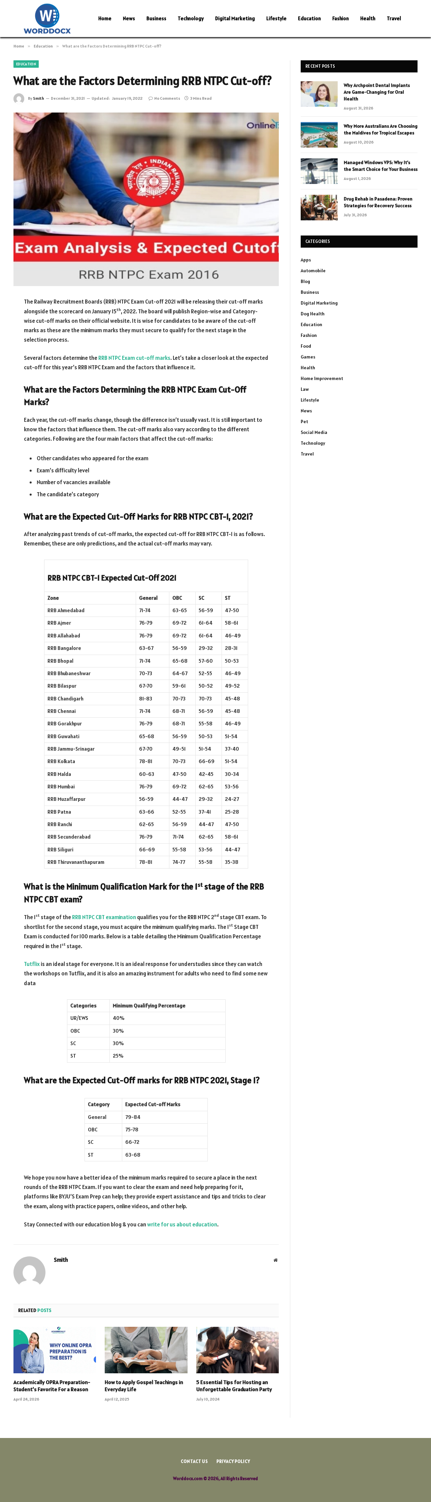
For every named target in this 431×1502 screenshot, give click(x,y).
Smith (38, 98)
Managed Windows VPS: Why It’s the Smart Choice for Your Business (381, 165)
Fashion (340, 18)
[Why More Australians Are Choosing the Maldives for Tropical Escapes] (319, 135)
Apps (306, 260)
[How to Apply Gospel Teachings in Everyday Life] (146, 1350)
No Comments (167, 98)
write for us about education (182, 1224)
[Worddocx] (47, 18)
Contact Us (194, 1461)
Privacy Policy (233, 1461)
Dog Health (313, 314)
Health (367, 18)
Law (305, 389)
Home (104, 18)
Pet (304, 421)
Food (306, 346)
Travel (394, 18)
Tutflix (32, 964)
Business (156, 18)
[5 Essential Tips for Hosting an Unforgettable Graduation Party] (237, 1350)
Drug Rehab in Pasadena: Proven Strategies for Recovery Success (378, 202)
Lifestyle (276, 18)
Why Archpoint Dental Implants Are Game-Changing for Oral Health (377, 92)
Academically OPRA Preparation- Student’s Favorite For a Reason (51, 1386)
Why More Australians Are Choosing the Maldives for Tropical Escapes (381, 129)
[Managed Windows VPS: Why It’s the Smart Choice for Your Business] (319, 171)
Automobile (313, 271)
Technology (191, 18)
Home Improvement (322, 378)
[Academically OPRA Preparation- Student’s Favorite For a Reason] (54, 1350)
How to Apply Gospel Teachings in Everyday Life (144, 1386)
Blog (305, 281)
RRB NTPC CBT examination (104, 917)
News (129, 18)
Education (309, 18)
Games (308, 357)
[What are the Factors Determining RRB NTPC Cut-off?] (146, 199)
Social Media (314, 432)
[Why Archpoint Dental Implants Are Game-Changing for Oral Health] (319, 94)
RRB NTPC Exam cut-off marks (134, 358)
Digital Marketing (235, 18)
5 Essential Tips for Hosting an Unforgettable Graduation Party (234, 1386)
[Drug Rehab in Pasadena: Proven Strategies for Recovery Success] (319, 207)
